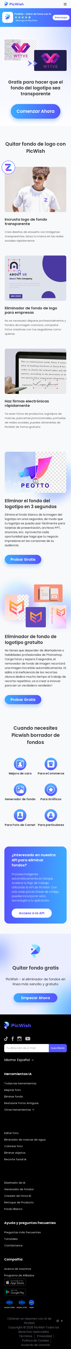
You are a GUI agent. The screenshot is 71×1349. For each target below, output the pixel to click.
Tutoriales (11, 1239)
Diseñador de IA (14, 1183)
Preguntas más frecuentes (22, 1232)
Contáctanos (13, 1245)
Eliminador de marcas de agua (25, 1139)
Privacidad (44, 1336)
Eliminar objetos (14, 1153)
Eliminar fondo (13, 1096)
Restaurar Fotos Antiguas (21, 1103)
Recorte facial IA (15, 1159)
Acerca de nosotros (17, 1269)
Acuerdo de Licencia (35, 1345)
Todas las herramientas (20, 1083)
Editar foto (11, 1133)
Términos (25, 1336)
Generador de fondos (19, 1189)
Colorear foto (13, 1146)
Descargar (61, 17)
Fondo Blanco (13, 1209)
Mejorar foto (12, 1090)
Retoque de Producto (19, 1202)
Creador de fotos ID (17, 1196)
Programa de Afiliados (19, 1275)
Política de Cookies (35, 1340)
